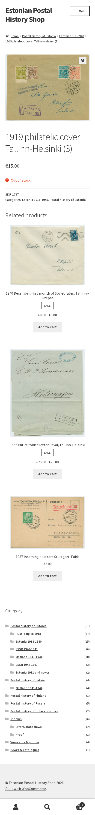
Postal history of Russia (27, 703)
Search (47, 807)
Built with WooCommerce (25, 788)
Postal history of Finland (28, 695)
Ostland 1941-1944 (29, 657)
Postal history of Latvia (27, 680)
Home (15, 36)
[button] (82, 60)
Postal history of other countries (34, 711)
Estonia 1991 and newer (32, 672)
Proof (20, 734)
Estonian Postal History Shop (28, 15)
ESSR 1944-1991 (27, 665)
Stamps (16, 719)
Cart (73, 803)
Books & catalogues (24, 750)
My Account (16, 807)
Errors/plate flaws (29, 727)
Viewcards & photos (24, 742)
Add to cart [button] (47, 327)
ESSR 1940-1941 (27, 649)
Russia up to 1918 (28, 634)
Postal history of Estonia (39, 36)
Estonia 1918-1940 (71, 36)
